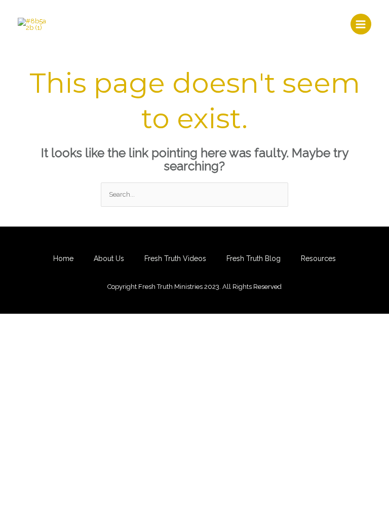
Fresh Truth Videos (175, 258)
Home (63, 258)
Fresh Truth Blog (253, 258)
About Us (109, 258)
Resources (318, 258)
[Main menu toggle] (361, 24)
